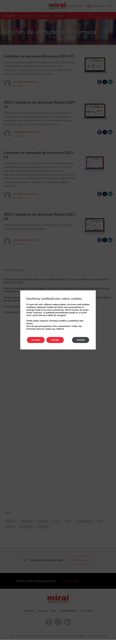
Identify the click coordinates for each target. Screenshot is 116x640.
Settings (81, 339)
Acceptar (35, 339)
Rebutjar (55, 339)
